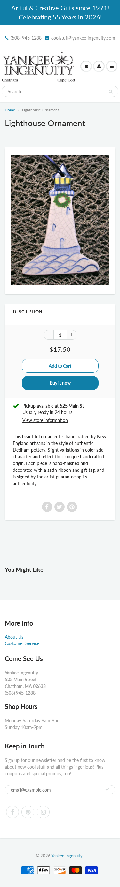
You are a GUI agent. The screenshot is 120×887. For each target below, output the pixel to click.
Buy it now (60, 383)
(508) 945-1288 (26, 38)
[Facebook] (12, 812)
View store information (45, 420)
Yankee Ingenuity (67, 855)
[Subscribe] (107, 789)
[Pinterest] (27, 812)
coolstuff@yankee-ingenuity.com (83, 38)
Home (10, 110)
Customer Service (22, 643)
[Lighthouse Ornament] (60, 219)
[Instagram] (43, 812)
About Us (14, 637)
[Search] (110, 91)
